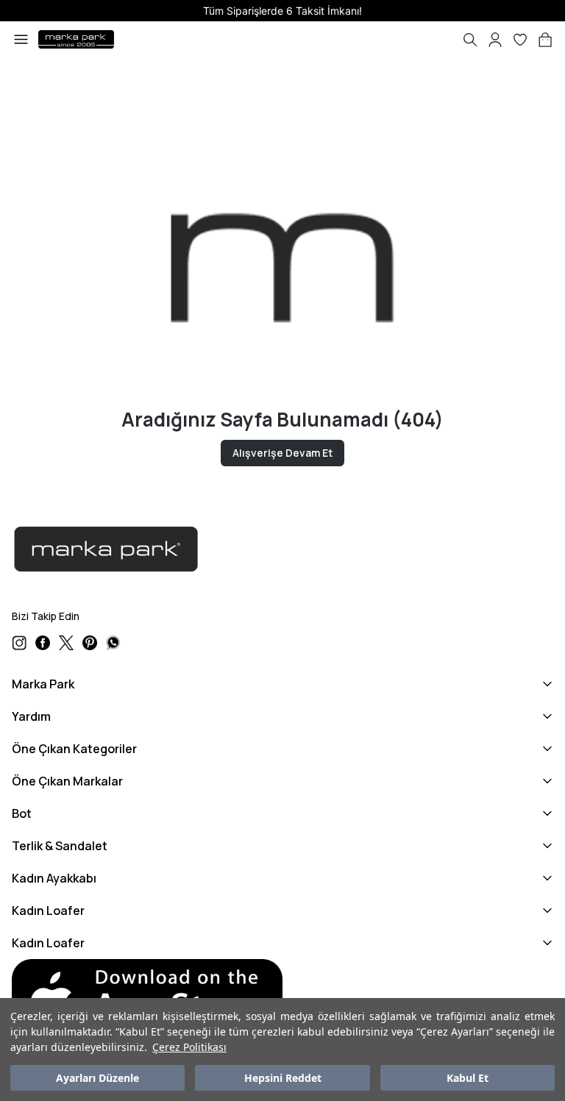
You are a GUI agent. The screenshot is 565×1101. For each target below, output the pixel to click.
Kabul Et (467, 1078)
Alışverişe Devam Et (282, 453)
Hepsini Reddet (282, 1078)
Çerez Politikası (189, 1047)
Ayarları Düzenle (97, 1078)
